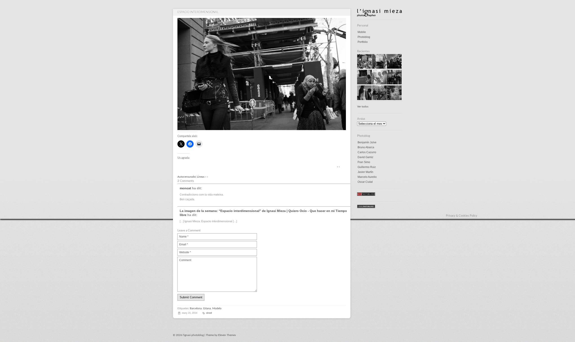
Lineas (200, 176)
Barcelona (196, 308)
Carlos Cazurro (367, 152)
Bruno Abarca (366, 147)
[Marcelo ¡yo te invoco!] (394, 83)
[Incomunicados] (379, 83)
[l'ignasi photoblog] (379, 15)
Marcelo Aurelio (367, 177)
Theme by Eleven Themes (221, 335)
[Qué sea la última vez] (364, 83)
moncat (185, 188)
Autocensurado (186, 176)
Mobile (362, 32)
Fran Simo (364, 162)
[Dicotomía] (379, 99)
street (209, 313)
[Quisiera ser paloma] (364, 67)
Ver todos (362, 106)
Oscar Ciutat (365, 181)
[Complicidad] (364, 99)
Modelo (216, 308)
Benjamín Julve (367, 142)
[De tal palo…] (394, 67)
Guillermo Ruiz (367, 167)
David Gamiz (365, 157)
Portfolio (363, 42)
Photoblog (364, 37)
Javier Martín (365, 172)
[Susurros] (379, 67)
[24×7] (394, 99)
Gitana (207, 308)
